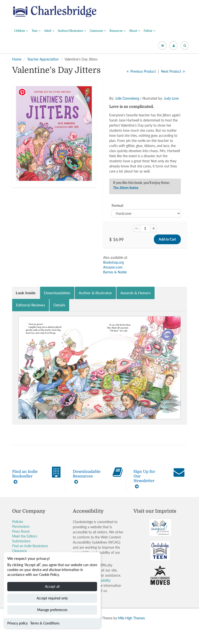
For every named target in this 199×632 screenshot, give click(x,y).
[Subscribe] (155, 97)
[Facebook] (123, 112)
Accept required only (52, 598)
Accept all (52, 586)
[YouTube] (159, 112)
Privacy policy (17, 623)
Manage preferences (52, 610)
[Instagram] (147, 112)
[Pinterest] (135, 112)
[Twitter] (111, 112)
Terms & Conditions (44, 623)
